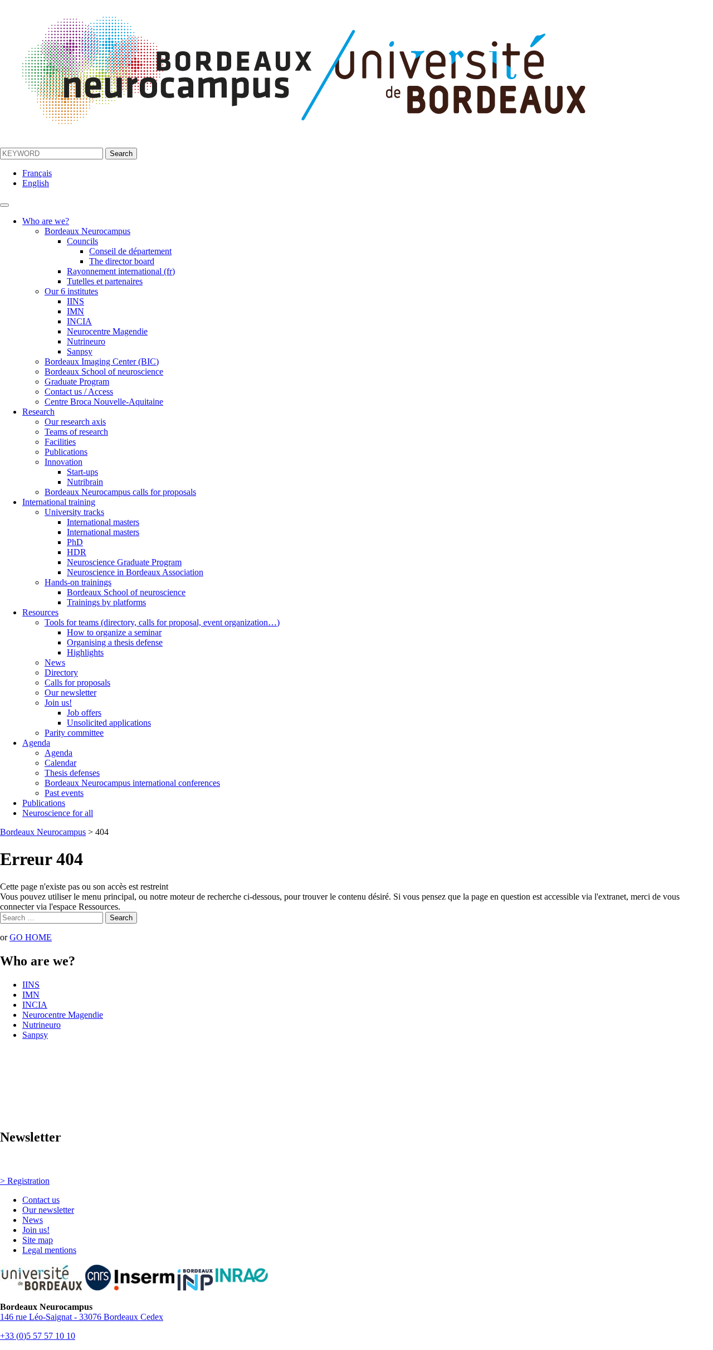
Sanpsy (79, 351)
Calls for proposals (77, 682)
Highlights (85, 652)
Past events (64, 793)
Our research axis (75, 421)
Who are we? (45, 221)
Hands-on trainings (78, 582)
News (55, 662)
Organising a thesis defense (115, 642)
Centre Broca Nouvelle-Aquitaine (104, 401)
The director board (121, 261)
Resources (40, 612)
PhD (75, 542)
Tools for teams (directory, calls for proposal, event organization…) (162, 622)
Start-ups (82, 472)
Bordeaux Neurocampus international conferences (132, 783)
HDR (76, 552)
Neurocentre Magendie (107, 331)
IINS (75, 301)
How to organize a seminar (114, 632)
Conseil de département (130, 251)
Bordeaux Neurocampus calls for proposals (120, 492)
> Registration (25, 1181)
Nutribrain (85, 482)
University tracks (74, 512)
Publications (66, 452)
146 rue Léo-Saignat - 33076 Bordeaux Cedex (81, 1317)
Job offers (84, 712)
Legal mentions (49, 1250)
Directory (61, 672)
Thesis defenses (72, 773)
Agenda (36, 742)
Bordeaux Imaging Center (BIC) (102, 361)
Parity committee (74, 732)
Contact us (41, 1200)
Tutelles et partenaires (105, 281)
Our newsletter (70, 692)
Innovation (63, 462)
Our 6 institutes (71, 291)
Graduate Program (77, 381)
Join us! (58, 702)
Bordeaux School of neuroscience (104, 371)
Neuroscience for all (57, 813)
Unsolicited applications (109, 722)
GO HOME (30, 937)
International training (58, 502)
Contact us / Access (79, 391)
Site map (37, 1240)
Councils (82, 241)
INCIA (79, 321)
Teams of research (76, 431)
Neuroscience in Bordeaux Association (135, 572)
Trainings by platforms (106, 602)
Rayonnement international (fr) (121, 271)
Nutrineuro (86, 341)
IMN (75, 311)
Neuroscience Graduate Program (124, 562)
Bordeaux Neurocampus (87, 231)
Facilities (60, 441)
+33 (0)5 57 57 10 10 (37, 1336)
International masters (103, 522)
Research (38, 411)
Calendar (60, 763)
